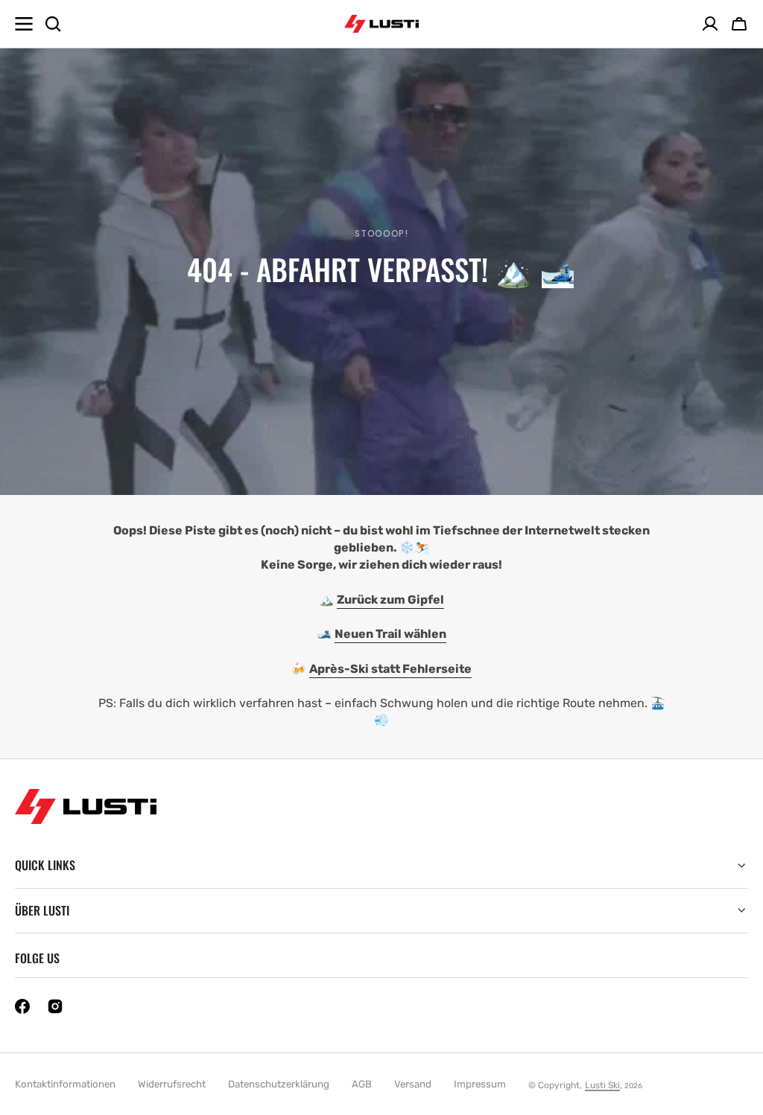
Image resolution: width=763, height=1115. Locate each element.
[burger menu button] (24, 24)
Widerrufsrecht (172, 1084)
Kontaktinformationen (65, 1084)
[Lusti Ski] (381, 24)
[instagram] (55, 1006)
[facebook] (22, 1006)
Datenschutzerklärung (278, 1084)
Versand (412, 1084)
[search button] (53, 24)
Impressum (480, 1084)
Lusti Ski (602, 1085)
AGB (362, 1084)
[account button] (710, 24)
